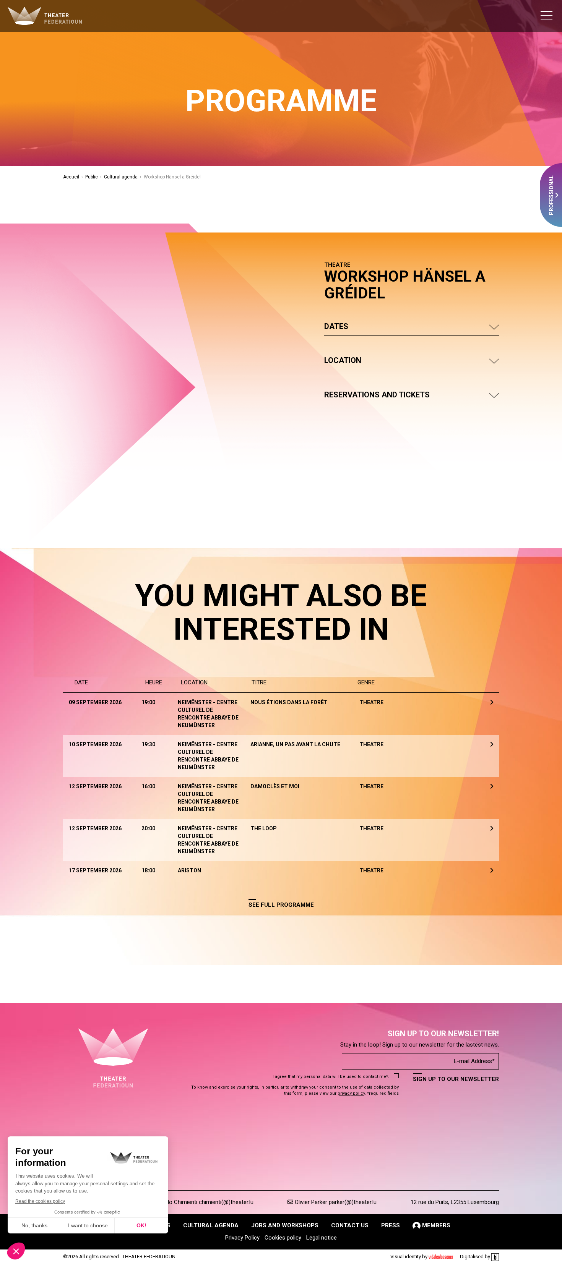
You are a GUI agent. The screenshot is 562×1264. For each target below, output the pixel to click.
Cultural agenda (121, 177)
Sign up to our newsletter (456, 1079)
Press (390, 1225)
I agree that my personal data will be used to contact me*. (331, 1076)
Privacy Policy (242, 1237)
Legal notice (321, 1237)
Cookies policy (283, 1237)
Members (435, 1225)
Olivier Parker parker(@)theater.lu (335, 1202)
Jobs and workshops (284, 1225)
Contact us (350, 1225)
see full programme (281, 904)
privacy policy (351, 1093)
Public (91, 177)
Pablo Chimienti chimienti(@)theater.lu (205, 1202)
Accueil (71, 177)
